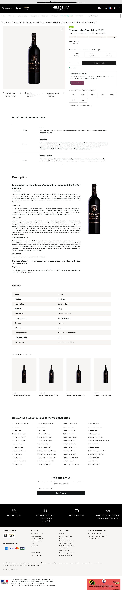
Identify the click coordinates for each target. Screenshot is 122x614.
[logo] (61, 8)
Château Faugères (68, 440)
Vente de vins (5, 22)
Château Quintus (17, 430)
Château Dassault (93, 447)
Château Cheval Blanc (70, 423)
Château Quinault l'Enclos (71, 464)
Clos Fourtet (41, 430)
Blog (32, 543)
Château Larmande (94, 434)
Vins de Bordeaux (38, 22)
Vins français (27, 22)
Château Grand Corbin (19, 461)
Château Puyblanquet (44, 464)
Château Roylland (93, 457)
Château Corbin (93, 461)
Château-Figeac (43, 444)
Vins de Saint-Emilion (53, 22)
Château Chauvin (93, 444)
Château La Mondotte (70, 447)
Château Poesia (17, 464)
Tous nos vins (16, 22)
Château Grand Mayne (19, 434)
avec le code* (57, 2)
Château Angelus (93, 423)
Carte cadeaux (64, 538)
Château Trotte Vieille (69, 430)
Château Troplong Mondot (46, 423)
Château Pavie (42, 427)
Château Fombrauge (69, 454)
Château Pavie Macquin (70, 437)
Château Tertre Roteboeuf (20, 423)
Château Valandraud (69, 427)
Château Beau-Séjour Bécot (46, 450)
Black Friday (13, 569)
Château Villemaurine (18, 437)
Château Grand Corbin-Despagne (98, 440)
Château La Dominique (95, 437)
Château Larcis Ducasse (70, 457)
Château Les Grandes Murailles (47, 454)
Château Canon (93, 430)
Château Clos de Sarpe (45, 437)
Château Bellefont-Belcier (46, 461)
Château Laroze (17, 457)
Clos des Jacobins (17, 444)
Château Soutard (68, 434)
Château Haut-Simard (44, 447)
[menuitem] (2, 15)
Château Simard (17, 454)
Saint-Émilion (21, 210)
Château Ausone (17, 427)
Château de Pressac (69, 461)
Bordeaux (83, 33)
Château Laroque (17, 447)
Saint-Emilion (91, 33)
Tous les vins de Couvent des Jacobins (80, 105)
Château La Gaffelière (95, 427)
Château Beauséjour (18, 440)
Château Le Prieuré (94, 464)
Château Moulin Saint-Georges (47, 457)
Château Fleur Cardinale (19, 450)
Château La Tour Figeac (45, 440)
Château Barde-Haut (69, 444)
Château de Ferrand (44, 434)
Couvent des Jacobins (69, 22)
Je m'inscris (61, 493)
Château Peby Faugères (95, 454)
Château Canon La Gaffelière (97, 450)
